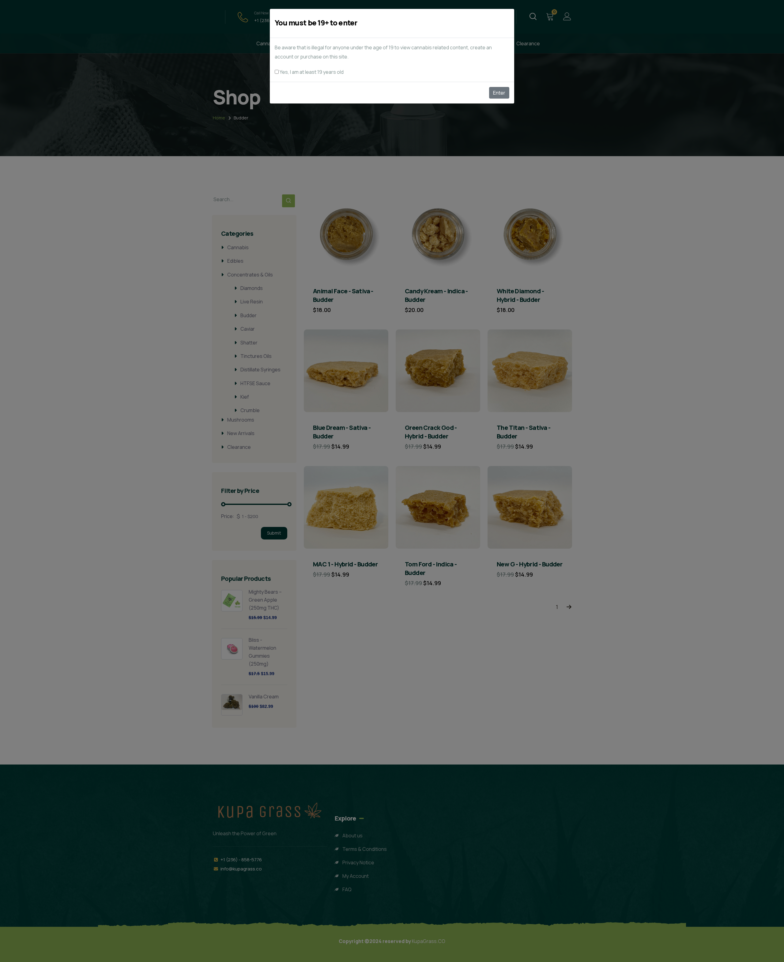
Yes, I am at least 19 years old (311, 72)
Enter (499, 92)
